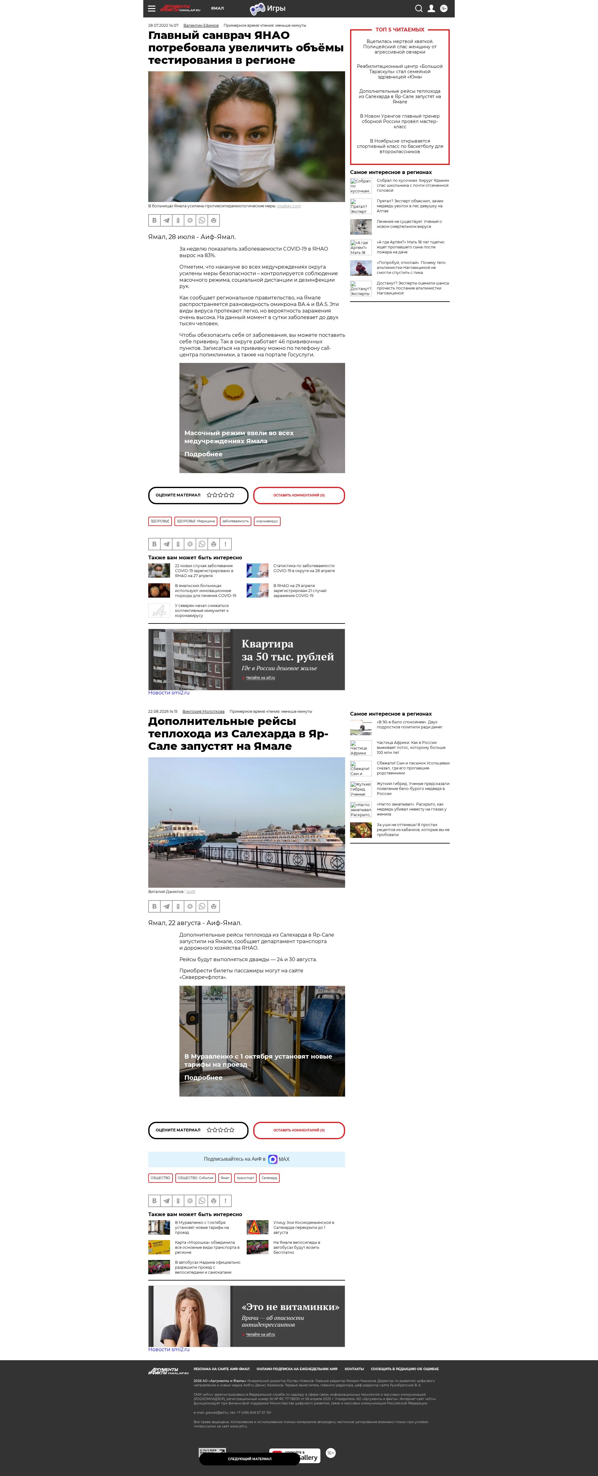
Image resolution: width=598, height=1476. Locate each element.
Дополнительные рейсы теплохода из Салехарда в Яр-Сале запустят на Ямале (400, 97)
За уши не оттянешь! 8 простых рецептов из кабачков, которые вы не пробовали (413, 829)
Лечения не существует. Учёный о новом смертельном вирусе (409, 224)
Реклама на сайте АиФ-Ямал (221, 1369)
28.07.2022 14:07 (163, 25)
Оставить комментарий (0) (299, 495)
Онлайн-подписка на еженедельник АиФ (297, 1369)
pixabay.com (289, 206)
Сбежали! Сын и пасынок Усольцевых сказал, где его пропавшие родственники (413, 768)
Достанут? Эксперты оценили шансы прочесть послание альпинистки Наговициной (413, 288)
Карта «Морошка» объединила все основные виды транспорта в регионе (207, 1247)
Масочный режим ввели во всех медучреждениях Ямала (239, 437)
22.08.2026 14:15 (163, 711)
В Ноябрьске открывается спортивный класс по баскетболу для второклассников (400, 146)
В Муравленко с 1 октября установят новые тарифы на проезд (258, 1060)
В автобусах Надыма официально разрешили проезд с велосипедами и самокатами (207, 1267)
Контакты (354, 1369)
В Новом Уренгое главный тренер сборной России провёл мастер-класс (400, 121)
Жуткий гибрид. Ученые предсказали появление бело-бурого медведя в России (413, 788)
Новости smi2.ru (169, 693)
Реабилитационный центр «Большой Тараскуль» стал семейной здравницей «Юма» (400, 72)
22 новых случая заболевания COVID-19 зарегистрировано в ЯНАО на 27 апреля (204, 570)
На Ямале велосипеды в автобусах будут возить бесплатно (296, 1247)
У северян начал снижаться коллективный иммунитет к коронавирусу (202, 610)
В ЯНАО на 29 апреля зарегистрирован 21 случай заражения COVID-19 (299, 590)
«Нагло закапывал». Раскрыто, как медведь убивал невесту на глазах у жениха (412, 809)
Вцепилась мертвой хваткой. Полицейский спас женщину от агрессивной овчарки (400, 47)
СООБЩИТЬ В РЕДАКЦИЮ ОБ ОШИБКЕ (405, 1369)
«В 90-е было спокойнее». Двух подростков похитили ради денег (410, 724)
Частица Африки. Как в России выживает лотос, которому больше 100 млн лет (411, 747)
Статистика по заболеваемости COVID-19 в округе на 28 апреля (304, 568)
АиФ (191, 891)
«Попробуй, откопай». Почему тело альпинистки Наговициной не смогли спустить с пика (411, 267)
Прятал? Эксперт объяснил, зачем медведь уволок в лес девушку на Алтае (410, 206)
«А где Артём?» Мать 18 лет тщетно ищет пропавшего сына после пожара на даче (410, 247)
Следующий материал (250, 1459)
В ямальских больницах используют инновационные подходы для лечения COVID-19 (205, 590)
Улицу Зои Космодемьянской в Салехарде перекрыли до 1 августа (303, 1227)
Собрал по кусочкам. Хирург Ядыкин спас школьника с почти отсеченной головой (413, 185)
